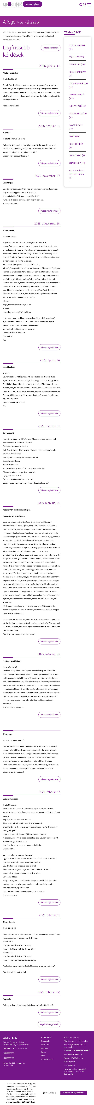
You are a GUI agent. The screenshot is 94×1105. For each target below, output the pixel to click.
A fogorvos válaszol (71, 1037)
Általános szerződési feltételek (76, 1041)
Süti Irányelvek (28, 1102)
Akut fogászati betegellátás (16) (77, 174)
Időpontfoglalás (32, 4)
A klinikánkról (46, 1037)
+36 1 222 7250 (8, 1053)
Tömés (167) (74, 136)
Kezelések (45, 1045)
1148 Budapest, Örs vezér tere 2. (15, 1048)
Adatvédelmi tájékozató (73, 1054)
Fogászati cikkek (47, 1059)
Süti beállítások (50, 1093)
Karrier (43, 1052)
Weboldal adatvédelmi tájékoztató (77, 1051)
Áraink (43, 1056)
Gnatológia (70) (77, 163)
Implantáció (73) (77, 106)
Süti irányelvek (69, 1062)
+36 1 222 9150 (8, 1058)
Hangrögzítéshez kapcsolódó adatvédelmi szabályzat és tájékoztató (75, 1071)
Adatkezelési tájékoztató (73, 1058)
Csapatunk (45, 1041)
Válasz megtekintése (49, 113)
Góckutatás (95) (77, 155)
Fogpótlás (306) (77, 64)
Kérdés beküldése (50, 48)
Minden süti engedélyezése (74, 1093)
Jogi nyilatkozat (70, 1065)
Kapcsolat (45, 1048)
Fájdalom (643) (76, 56)
